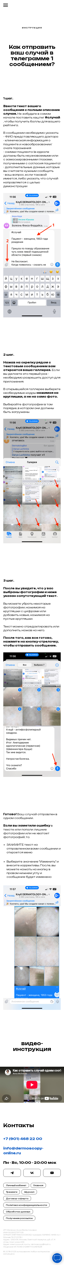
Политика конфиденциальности (26, 1205)
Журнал (29, 1192)
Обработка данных (18, 1211)
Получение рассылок (19, 1218)
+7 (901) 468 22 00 (22, 1139)
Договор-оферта (17, 1198)
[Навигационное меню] (5, 5)
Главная (38, 1185)
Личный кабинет (16, 1185)
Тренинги (11, 1192)
